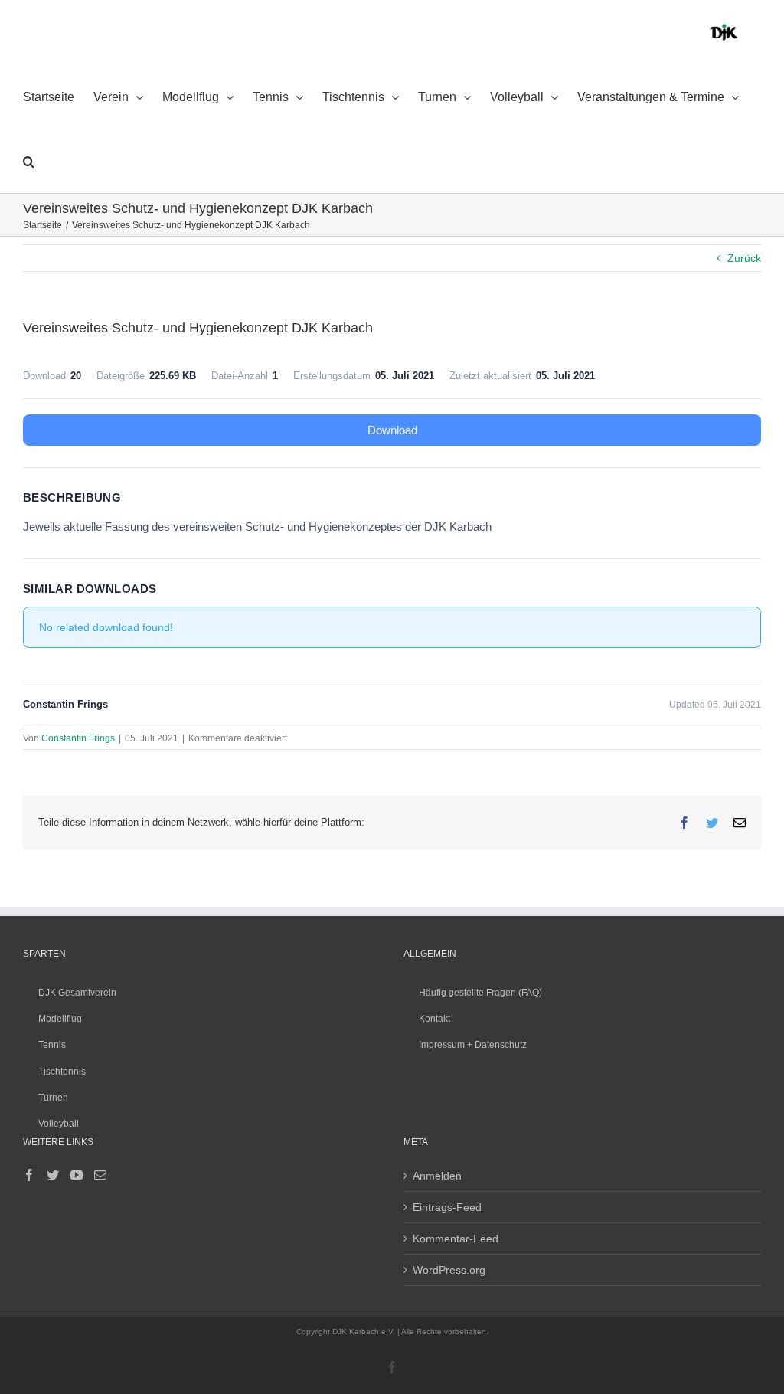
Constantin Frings (78, 738)
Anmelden (437, 1176)
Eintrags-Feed (447, 1207)
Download (392, 430)
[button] (28, 161)
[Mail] (100, 1175)
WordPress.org (449, 1270)
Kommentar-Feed (455, 1238)
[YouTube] (76, 1175)
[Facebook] (29, 1175)
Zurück (744, 258)
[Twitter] (53, 1175)
